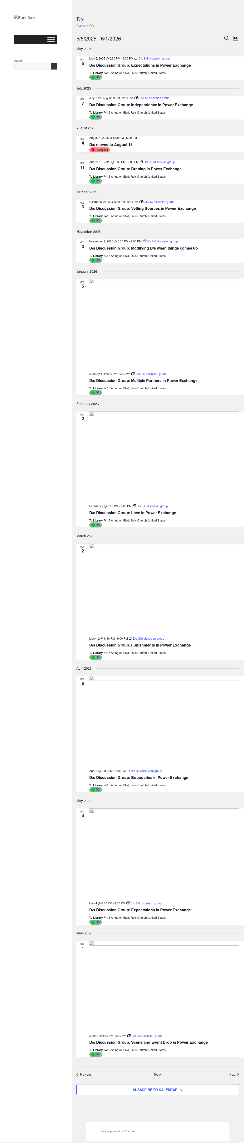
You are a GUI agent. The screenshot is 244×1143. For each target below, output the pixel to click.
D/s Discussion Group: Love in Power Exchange (132, 512)
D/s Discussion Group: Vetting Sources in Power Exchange (142, 208)
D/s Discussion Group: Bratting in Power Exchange (135, 168)
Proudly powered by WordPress (118, 1131)
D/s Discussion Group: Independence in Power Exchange (141, 104)
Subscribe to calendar (155, 1089)
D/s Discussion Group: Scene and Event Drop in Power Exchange (148, 1042)
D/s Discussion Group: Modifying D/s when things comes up (143, 248)
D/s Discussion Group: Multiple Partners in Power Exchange (143, 380)
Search (18, 60)
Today (158, 1074)
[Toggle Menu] (51, 39)
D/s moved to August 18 (111, 144)
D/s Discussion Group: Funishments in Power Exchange (140, 645)
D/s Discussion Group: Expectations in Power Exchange (140, 65)
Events (80, 26)
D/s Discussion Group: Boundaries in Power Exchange (138, 777)
